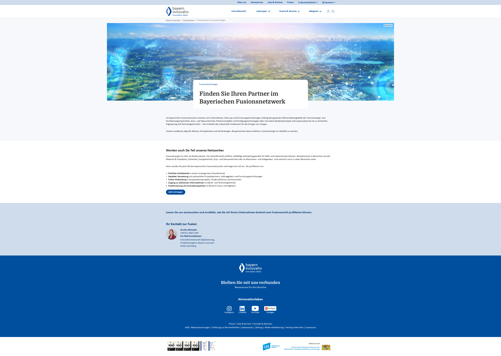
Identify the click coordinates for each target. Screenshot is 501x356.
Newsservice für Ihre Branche (250, 287)
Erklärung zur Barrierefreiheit (226, 327)
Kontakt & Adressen (263, 324)
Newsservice (257, 2)
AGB (187, 327)
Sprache (329, 2)
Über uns (241, 2)
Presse (290, 2)
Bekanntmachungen (200, 327)
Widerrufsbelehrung (274, 327)
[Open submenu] (269, 11)
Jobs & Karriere (275, 2)
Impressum (311, 327)
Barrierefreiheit (308, 2)
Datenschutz (247, 327)
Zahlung (259, 327)
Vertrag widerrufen (295, 327)
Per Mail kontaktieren (191, 236)
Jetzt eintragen (175, 192)
